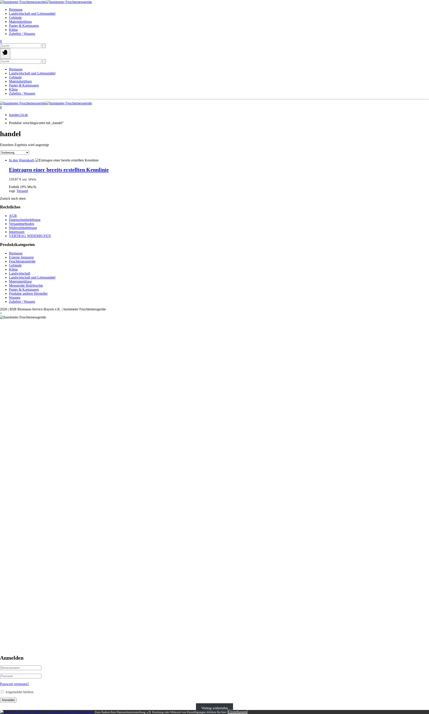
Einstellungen (237, 712)
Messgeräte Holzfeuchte (26, 285)
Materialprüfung (20, 21)
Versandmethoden (21, 224)
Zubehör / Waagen (22, 34)
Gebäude (15, 17)
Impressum (16, 232)
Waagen (14, 297)
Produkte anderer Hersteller (28, 293)
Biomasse (16, 9)
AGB (13, 216)
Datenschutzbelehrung (24, 220)
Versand (22, 191)
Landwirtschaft (19, 273)
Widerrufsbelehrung (23, 228)
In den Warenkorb (21, 160)
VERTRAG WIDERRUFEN (30, 236)
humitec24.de (18, 115)
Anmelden (8, 700)
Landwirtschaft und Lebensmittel (32, 13)
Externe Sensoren (21, 257)
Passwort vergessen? (14, 684)
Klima (13, 30)
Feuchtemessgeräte (22, 261)
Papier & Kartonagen (24, 26)
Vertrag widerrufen (214, 708)
